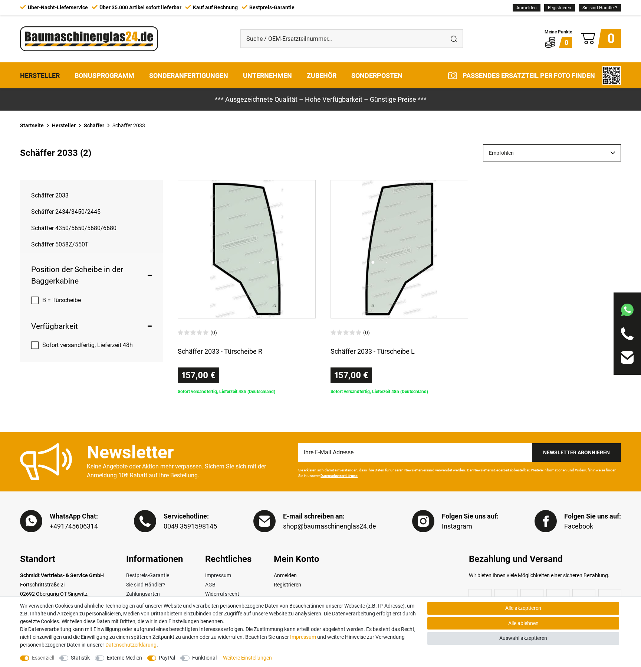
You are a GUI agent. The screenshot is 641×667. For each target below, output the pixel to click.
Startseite (32, 125)
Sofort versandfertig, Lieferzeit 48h (87, 345)
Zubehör (321, 75)
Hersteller (40, 75)
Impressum (218, 575)
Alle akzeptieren (523, 608)
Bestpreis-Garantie (147, 575)
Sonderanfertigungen (188, 75)
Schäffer (94, 125)
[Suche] (454, 39)
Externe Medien (124, 658)
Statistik (80, 658)
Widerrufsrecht (222, 594)
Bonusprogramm (104, 75)
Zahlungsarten (143, 594)
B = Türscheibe (61, 300)
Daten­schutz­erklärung (131, 645)
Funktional (204, 658)
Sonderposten (376, 75)
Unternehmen (267, 75)
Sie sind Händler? (599, 7)
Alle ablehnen (523, 623)
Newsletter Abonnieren (576, 452)
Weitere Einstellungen (247, 658)
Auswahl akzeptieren (523, 638)
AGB (210, 585)
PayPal (167, 658)
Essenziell (43, 658)
